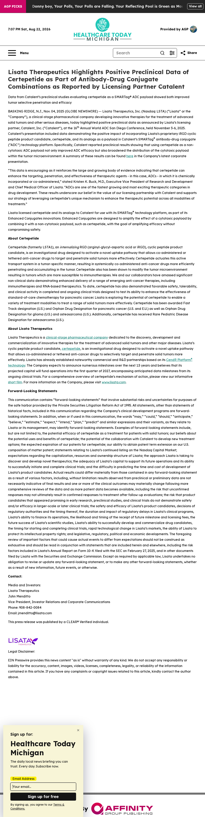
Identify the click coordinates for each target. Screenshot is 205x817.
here (129, 156)
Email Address (23, 779)
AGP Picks (13, 6)
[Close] (78, 730)
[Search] (162, 53)
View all (195, 6)
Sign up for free (43, 796)
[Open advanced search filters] (172, 53)
